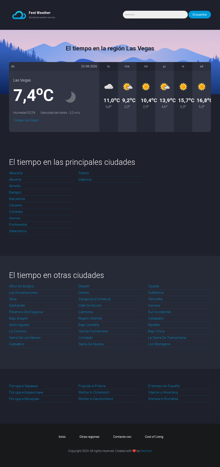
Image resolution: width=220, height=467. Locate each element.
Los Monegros (159, 344)
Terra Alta (155, 299)
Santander (17, 305)
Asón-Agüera (19, 325)
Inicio (62, 436)
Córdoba (16, 212)
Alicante (15, 179)
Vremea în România (163, 399)
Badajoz (15, 192)
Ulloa (13, 299)
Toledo (83, 173)
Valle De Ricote (90, 305)
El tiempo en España (164, 386)
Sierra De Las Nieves (25, 338)
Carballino (16, 344)
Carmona (85, 312)
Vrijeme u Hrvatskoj (163, 392)
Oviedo (83, 293)
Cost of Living (154, 436)
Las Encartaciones (23, 293)
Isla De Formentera (93, 331)
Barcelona (17, 199)
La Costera (17, 331)
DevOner (146, 451)
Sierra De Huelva (91, 344)
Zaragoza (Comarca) (94, 299)
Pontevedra (18, 225)
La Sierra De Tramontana (167, 338)
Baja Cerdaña (88, 325)
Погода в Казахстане (26, 392)
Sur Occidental (159, 312)
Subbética (156, 293)
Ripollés (154, 325)
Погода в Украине (23, 386)
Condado (85, 338)
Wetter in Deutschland (95, 399)
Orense (14, 218)
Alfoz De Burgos (21, 286)
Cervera (154, 305)
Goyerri (83, 286)
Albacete (16, 173)
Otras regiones (89, 436)
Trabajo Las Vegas (26, 120)
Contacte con (122, 436)
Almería (14, 186)
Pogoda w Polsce (92, 386)
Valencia (85, 179)
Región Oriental (90, 318)
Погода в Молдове (24, 399)
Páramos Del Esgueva (26, 312)
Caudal (153, 286)
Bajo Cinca (156, 331)
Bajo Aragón (18, 318)
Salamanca (17, 231)
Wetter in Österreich (94, 392)
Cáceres (15, 205)
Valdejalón (156, 318)
